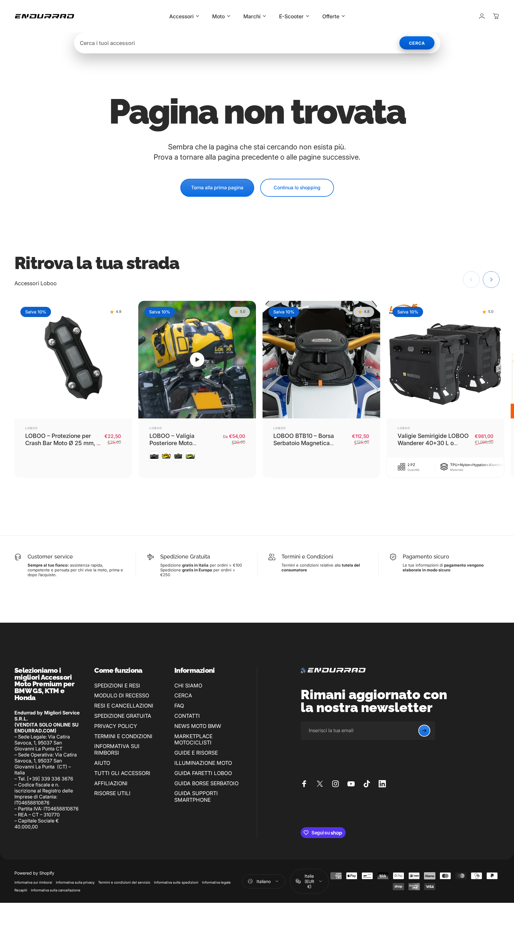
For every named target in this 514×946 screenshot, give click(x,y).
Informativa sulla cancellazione (55, 890)
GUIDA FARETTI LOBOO (203, 773)
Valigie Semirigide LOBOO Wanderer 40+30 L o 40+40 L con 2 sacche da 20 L (433, 446)
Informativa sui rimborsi (33, 882)
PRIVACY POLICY (115, 726)
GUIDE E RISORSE (196, 753)
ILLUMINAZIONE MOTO (203, 763)
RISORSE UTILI (112, 793)
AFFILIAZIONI (111, 783)
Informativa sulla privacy (75, 882)
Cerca (417, 43)
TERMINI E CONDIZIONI (123, 736)
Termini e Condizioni (307, 556)
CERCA (183, 695)
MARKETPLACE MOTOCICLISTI (193, 739)
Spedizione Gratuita (185, 556)
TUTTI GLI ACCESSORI (122, 773)
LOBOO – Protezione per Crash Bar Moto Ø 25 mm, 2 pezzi (62, 443)
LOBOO (31, 428)
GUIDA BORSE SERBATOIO (206, 783)
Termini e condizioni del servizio (124, 882)
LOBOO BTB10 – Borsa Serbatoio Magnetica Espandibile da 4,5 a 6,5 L (308, 443)
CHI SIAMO (188, 685)
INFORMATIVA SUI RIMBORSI (117, 749)
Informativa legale (216, 882)
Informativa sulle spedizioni (176, 882)
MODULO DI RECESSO (121, 695)
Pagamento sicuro (426, 556)
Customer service (50, 556)
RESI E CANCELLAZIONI (123, 705)
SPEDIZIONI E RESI (117, 685)
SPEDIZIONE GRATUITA (122, 716)
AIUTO (102, 763)
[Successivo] (491, 279)
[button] (197, 359)
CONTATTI (187, 716)
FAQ (179, 705)
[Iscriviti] (424, 731)
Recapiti (20, 890)
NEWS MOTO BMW (197, 726)
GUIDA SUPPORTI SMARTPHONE (196, 796)
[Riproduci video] (197, 359)
